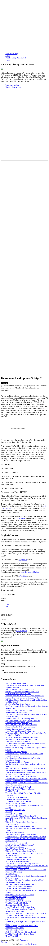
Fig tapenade (20, 518)
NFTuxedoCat (21, 631)
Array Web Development (28, 944)
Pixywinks (23, 560)
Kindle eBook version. (13, 87)
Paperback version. (12, 85)
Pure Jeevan (24, 940)
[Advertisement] (24, 25)
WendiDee (23, 576)
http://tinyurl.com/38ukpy (30, 572)
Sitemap (4, 942)
